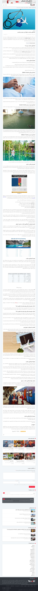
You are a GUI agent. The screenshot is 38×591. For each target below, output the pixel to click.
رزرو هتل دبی (32, 558)
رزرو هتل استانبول (32, 560)
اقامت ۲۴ (20, 589)
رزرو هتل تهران (32, 550)
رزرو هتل (16, 302)
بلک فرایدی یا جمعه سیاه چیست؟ (30, 460)
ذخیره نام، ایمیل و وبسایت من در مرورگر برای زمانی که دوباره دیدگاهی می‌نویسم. (24, 484)
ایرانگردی (29, 586)
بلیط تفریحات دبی (32, 561)
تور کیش (33, 572)
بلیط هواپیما (32, 546)
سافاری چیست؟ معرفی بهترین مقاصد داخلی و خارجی (8, 461)
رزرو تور (33, 548)
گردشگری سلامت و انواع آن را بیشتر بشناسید (22, 7)
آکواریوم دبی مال (32, 569)
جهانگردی (25, 586)
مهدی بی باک (11, 450)
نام (33, 480)
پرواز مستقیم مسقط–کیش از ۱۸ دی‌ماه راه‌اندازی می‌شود (24, 522)
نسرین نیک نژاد (32, 461)
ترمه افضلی (11, 462)
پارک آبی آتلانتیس (32, 564)
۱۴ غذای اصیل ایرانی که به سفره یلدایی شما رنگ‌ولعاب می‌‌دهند (19, 449)
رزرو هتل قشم (32, 557)
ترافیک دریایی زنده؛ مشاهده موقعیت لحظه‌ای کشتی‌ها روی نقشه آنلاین (30, 449)
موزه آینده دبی (32, 565)
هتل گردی (22, 586)
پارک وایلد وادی (32, 568)
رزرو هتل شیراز (32, 556)
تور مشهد (33, 573)
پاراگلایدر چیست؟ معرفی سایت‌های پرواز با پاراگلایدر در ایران (8, 449)
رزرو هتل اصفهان (32, 554)
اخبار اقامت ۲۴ (8, 586)
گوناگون (30, 7)
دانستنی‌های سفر (17, 586)
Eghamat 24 (7, 589)
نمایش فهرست (28, 43)
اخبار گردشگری (12, 586)
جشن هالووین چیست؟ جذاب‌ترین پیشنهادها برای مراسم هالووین (20, 461)
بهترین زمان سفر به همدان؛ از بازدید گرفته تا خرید (24, 533)
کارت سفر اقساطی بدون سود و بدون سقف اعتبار (23, 509)
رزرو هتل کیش (32, 552)
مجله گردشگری (34, 7)
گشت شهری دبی (32, 562)
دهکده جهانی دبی (32, 571)
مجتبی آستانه (33, 34)
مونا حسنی (22, 450)
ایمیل (17, 480)
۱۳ (15, 462)
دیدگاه (33, 471)
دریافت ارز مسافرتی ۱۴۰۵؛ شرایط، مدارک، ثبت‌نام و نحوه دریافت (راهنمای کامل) (21, 537)
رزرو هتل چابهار (32, 553)
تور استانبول (32, 575)
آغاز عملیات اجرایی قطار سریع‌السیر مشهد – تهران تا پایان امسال (23, 518)
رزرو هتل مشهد (32, 549)
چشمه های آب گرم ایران (16, 500)
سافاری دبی (32, 567)
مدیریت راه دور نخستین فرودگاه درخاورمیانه (25, 514)
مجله (34, 586)
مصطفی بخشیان (32, 450)
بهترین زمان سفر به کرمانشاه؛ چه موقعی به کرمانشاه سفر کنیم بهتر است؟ (19, 529)
